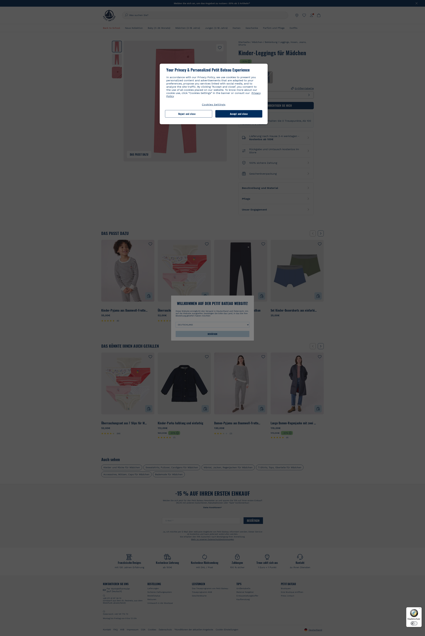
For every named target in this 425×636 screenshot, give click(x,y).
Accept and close (239, 114)
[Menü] (420, 609)
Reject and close (187, 114)
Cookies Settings (213, 104)
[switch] (414, 623)
